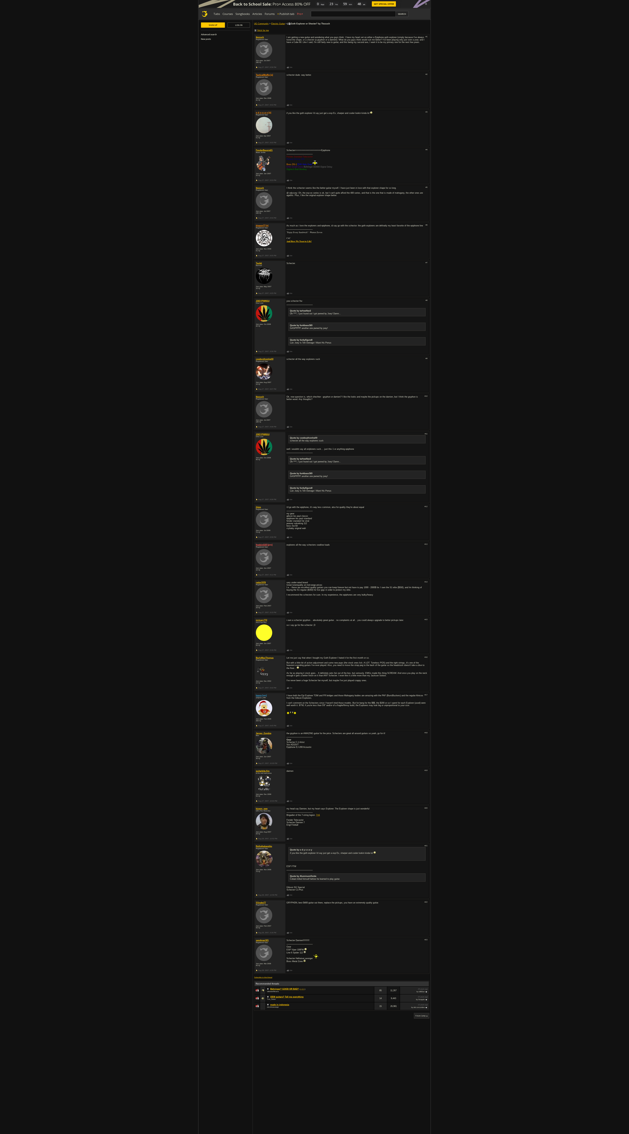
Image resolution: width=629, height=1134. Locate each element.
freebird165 (261, 545)
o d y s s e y (262, 112)
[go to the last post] (426, 991)
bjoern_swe (261, 808)
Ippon (259, 695)
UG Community (261, 23)
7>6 (318, 815)
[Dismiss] (426, 4)
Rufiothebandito (264, 846)
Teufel (259, 263)
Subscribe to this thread (263, 977)
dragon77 (260, 225)
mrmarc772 (261, 620)
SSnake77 (261, 902)
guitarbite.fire (262, 771)
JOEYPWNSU (262, 301)
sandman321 (262, 940)
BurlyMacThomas (265, 658)
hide (371, 992)
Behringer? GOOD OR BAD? (284, 989)
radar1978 (261, 582)
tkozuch (260, 37)
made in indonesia (279, 1004)
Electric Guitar (278, 23)
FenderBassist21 (264, 150)
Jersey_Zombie (263, 733)
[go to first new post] (268, 989)
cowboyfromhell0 (264, 359)
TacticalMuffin (263, 75)
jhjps (258, 507)
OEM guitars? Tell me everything (287, 997)
